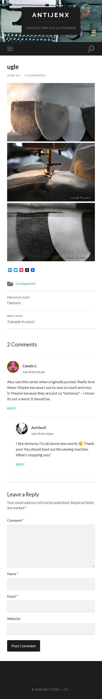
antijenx (51, 15)
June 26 (13, 75)
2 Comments (35, 75)
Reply (11, 408)
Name (13, 574)
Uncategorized (25, 283)
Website (13, 618)
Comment (15, 520)
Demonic (18, 300)
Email (12, 596)
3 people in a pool (21, 319)
